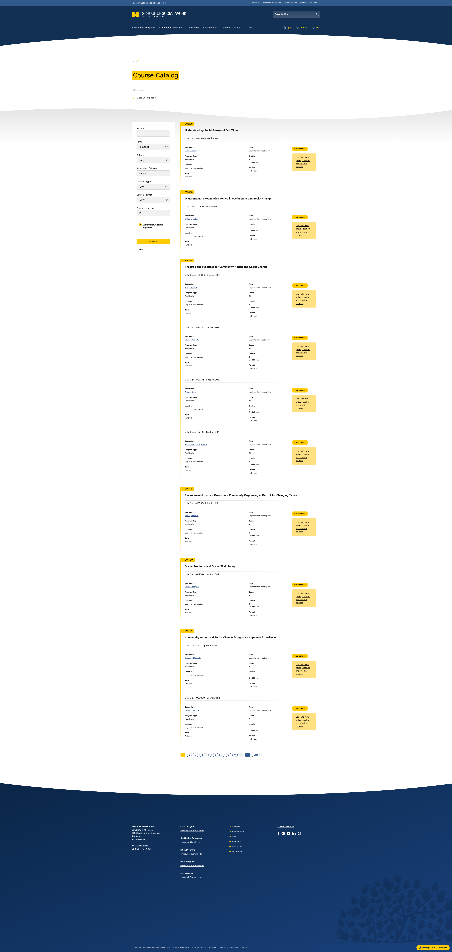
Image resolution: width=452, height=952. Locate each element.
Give (317, 27)
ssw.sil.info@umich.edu (191, 854)
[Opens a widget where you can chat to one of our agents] (433, 948)
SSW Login (244, 947)
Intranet (316, 3)
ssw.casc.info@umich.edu (192, 830)
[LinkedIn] (294, 833)
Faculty (302, 3)
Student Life (211, 27)
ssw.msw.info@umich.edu (192, 865)
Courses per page (146, 208)
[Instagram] (283, 833)
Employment (238, 851)
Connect (304, 27)
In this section (138, 90)
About (249, 27)
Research (194, 27)
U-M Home (212, 947)
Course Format (144, 194)
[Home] (159, 14)
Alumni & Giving (231, 27)
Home (135, 61)
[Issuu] (299, 833)
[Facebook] (278, 833)
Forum (309, 3)
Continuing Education (172, 27)
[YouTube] (288, 833)
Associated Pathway (147, 168)
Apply (290, 27)
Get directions (141, 845)
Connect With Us (286, 826)
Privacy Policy (200, 947)
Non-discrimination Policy (183, 947)
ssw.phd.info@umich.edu (191, 877)
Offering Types (144, 181)
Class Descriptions (146, 97)
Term (139, 141)
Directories (256, 3)
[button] (153, 226)
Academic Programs (144, 27)
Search (140, 128)
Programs (236, 841)
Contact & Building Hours (228, 947)
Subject (140, 155)
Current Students (290, 3)
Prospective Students (272, 3)
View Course (299, 149)
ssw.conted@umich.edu (191, 842)
